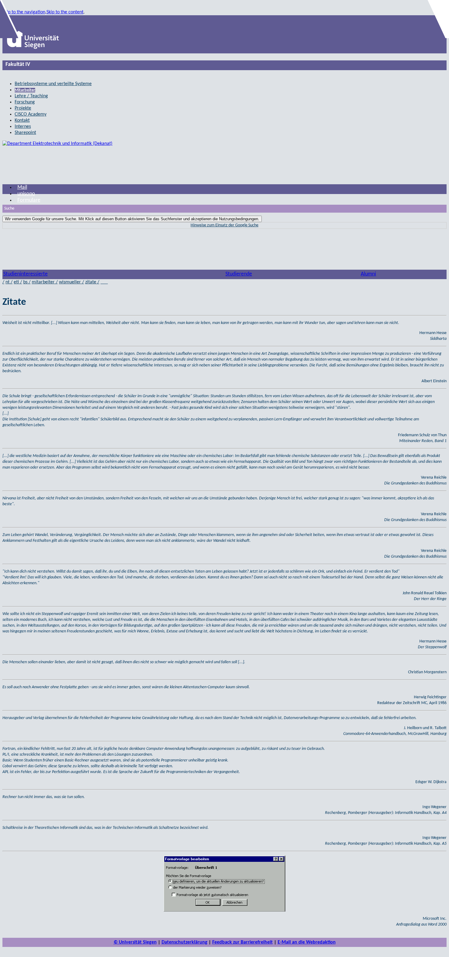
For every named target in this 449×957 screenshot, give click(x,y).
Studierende (238, 274)
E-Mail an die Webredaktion (307, 942)
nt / (9, 282)
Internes (23, 126)
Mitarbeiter (25, 90)
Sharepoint (25, 132)
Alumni (368, 274)
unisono (26, 193)
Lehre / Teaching (31, 96)
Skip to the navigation (23, 12)
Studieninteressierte (25, 274)
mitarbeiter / (45, 282)
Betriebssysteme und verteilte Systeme (53, 83)
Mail (22, 187)
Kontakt (22, 120)
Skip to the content (64, 12)
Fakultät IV (17, 64)
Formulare (28, 200)
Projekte (23, 108)
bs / (27, 282)
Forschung (25, 102)
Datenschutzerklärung (184, 942)
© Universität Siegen (135, 942)
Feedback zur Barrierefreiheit (242, 942)
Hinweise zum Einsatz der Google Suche (224, 225)
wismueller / (71, 282)
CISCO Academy (30, 114)
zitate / (92, 282)
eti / (18, 282)
